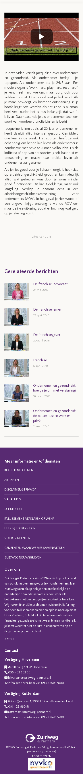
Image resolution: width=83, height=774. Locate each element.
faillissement (25, 610)
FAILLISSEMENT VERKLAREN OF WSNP (29, 519)
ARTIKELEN (11, 480)
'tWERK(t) (50, 751)
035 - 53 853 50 (19, 672)
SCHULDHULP (13, 509)
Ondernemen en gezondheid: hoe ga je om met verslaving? (54, 388)
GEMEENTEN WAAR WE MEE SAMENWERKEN (34, 548)
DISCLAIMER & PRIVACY (20, 489)
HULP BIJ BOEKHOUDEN (19, 528)
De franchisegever (46, 335)
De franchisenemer (47, 309)
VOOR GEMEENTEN (17, 538)
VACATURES (12, 499)
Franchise (40, 360)
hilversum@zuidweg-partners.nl (29, 678)
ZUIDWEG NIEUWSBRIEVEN (22, 557)
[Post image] (16, 291)
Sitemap (9, 638)
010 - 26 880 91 (18, 706)
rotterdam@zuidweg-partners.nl (29, 712)
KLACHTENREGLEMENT (19, 470)
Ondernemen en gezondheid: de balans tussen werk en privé (54, 416)
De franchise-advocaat (50, 284)
